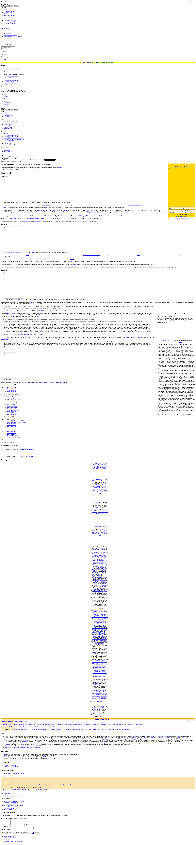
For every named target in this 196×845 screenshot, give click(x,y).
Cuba (43, 724)
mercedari (85, 221)
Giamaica (70, 724)
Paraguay (46, 726)
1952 (105, 502)
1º (174, 316)
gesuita (95, 503)
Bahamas (25, 724)
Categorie (3, 790)
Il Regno (31, 745)
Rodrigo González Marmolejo (135, 205)
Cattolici (171, 210)
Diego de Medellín (91, 212)
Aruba (117, 729)
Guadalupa (64, 729)
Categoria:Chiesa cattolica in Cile (182, 218)
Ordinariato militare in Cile (10, 442)
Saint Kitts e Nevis (111, 724)
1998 (72, 754)
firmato (26, 784)
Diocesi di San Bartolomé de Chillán (15, 421)
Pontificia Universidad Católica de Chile (100, 708)
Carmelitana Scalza (102, 480)
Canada (15, 721)
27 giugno (48, 210)
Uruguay (59, 726)
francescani (28, 212)
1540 (27, 167)
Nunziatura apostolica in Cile (26, 449)
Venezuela (64, 726)
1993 (102, 485)
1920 (96, 480)
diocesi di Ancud (101, 633)
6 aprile (178, 316)
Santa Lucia (118, 724)
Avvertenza (6, 839)
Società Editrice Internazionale (116, 743)
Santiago (33, 252)
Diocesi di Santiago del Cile (70, 210)
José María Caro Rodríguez (99, 526)
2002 (79, 754)
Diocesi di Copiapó (11, 398)
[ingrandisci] (27, 160)
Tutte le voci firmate (8, 809)
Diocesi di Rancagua (12, 411)
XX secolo (100, 635)
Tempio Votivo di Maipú (100, 676)
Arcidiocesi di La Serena (10, 396)
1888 (94, 710)
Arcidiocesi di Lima (61, 218)
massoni (72, 259)
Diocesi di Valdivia (11, 426)
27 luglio (73, 264)
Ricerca (3, 48)
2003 (7, 339)
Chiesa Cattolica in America (101, 719)
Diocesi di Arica (11, 388)
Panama (98, 724)
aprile (31, 321)
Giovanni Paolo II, (26, 747)
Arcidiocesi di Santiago (42, 314)
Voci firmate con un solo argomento (12, 804)
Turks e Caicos (58, 729)
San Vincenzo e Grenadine (128, 724)
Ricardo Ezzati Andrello (99, 547)
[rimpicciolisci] (8, 160)
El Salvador (64, 724)
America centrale (7, 724)
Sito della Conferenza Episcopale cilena (15, 773)
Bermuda (21, 729)
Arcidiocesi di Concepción (10, 419)
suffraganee (51, 218)
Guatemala (80, 724)
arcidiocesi (33, 169)
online (59, 758)
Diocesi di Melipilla (11, 408)
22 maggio (82, 216)
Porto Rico (103, 724)
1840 (5, 218)
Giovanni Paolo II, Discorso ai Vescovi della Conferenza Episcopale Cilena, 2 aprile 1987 (23, 334)
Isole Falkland (33, 729)
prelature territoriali (47, 169)
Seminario (125, 212)
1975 (99, 313)
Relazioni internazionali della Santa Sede (13, 796)
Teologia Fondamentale (65, 784)
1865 (18, 264)
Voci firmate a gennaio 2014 (10, 808)
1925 (31, 302)
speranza (174, 414)
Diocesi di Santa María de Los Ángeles (16, 422)
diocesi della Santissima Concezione (101, 216)
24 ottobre (101, 689)
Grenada (75, 724)
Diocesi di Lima (40, 210)
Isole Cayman (26, 729)
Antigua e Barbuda (18, 724)
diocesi (40, 169)
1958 (96, 528)
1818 (27, 255)
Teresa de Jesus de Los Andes (99, 479)
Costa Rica (39, 724)
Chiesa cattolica (178, 166)
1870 (23, 744)
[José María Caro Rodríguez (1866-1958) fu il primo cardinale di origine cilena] (99, 513)
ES (5, 773)
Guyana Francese (71, 729)
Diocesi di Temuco (11, 423)
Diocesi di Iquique (11, 390)
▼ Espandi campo (29, 824)
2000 (93, 652)
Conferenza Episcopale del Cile (26, 456)
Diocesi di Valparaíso (12, 407)
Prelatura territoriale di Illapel (14, 399)
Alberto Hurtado (96, 502)
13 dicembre (45, 205)
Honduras (88, 724)
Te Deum (150, 337)
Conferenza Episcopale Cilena (11, 766)
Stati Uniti (20, 721)
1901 (102, 502)
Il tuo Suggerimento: (5, 824)
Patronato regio (131, 267)
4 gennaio (35, 784)
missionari (28, 221)
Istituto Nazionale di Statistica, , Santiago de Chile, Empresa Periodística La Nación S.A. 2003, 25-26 (155, 737)
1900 (93, 480)
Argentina (16, 726)
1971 (33, 744)
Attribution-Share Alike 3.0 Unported (29, 833)
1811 (23, 252)
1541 (8, 207)
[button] (1, 2)
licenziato (56, 784)
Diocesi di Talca (11, 413)
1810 (138, 255)
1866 (93, 528)
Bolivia (20, 726)
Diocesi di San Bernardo (13, 410)
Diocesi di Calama (11, 391)
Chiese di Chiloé (97, 629)
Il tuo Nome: (4, 826)
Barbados (30, 724)
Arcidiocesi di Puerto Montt (10, 431)
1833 (31, 261)
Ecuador (37, 726)
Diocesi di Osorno (11, 433)
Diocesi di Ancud (11, 434)
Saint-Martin (104, 729)
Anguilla (16, 729)
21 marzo (98, 485)
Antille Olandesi (111, 729)
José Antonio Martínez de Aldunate (12, 252)
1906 (94, 685)
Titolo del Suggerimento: (7, 818)
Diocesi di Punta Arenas (12, 435)
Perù (50, 726)
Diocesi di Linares (11, 414)
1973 (38, 310)
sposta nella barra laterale (7, 5)
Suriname (54, 726)
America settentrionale (7, 721)
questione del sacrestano (94, 267)
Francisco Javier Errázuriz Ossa (135, 337)
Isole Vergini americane (124, 729)
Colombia (32, 726)
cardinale (105, 528)
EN (5, 754)
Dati (177, 216)
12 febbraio (4, 207)
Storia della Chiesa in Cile (10, 765)
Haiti (84, 724)
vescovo (28, 252)
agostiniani (92, 221)
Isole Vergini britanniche (43, 729)
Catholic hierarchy (184, 216)
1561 (52, 210)
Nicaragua (93, 724)
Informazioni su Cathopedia (10, 837)
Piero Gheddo (7, 755)
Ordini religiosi (37, 221)
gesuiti (79, 221)
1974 (105, 689)
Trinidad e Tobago (138, 724)
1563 (87, 216)
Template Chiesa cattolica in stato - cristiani (14, 801)
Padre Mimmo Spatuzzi (47, 784)
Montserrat (51, 729)
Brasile (24, 726)
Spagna (60, 167)
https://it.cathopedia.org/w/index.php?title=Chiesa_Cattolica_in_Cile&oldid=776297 (27, 789)
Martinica (78, 729)
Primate (103, 549)
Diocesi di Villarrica (11, 425)
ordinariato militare (71, 169)
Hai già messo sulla (98, 62)
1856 (35, 741)
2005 (97, 507)
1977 (4, 319)
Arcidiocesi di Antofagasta (10, 387)
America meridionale (7, 726)
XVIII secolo (99, 634)
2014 (39, 784)
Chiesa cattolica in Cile (16, 161)
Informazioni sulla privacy (10, 836)
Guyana (41, 726)
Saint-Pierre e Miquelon (86, 729)
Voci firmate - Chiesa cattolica (11, 802)
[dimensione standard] (17, 160)
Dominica (47, 724)
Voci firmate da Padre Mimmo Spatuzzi (13, 805)
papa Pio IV (57, 210)
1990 (42, 310)
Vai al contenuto (4, 1)
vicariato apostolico (59, 169)
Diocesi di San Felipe (12, 406)
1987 (182, 316)
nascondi (16, 5)
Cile (186, 166)
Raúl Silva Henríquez (14, 299)
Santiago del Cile (96, 549)
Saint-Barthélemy (96, 729)
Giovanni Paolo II (166, 340)
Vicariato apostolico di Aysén (14, 437)
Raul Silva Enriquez (11, 313)
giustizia (106, 743)
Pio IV (77, 216)
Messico (25, 721)
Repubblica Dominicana (56, 724)
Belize (34, 724)
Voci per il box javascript (10, 806)
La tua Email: (4, 828)
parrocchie (116, 212)
